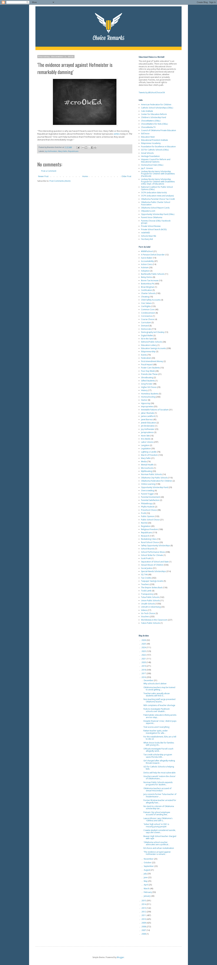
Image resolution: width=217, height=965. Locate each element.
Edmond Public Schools (151, 341)
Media (144, 461)
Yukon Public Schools (150, 623)
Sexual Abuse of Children (152, 564)
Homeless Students (149, 393)
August (147, 870)
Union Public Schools (150, 600)
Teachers (145, 584)
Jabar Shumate (147, 413)
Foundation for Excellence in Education (158, 146)
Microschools (147, 468)
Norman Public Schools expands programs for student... (158, 783)
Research (145, 535)
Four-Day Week (148, 371)
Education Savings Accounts (153, 348)
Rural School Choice (150, 542)
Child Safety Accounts (150, 299)
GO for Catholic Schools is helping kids (158, 767)
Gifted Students (148, 380)
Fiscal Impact (147, 364)
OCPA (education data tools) (154, 192)
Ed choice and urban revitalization (158, 848)
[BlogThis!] (86, 147)
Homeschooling (148, 396)
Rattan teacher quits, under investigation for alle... (155, 731)
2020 (144, 662)
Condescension (148, 312)
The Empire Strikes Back (151, 587)
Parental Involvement (150, 497)
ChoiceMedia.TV (148, 127)
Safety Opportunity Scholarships (155, 545)
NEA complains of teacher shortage (159, 705)
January (147, 896)
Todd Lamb (146, 590)
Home (85, 176)
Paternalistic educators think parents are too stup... (159, 716)
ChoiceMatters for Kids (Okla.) (154, 124)
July (145, 873)
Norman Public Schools (151, 474)
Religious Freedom (149, 529)
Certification (146, 290)
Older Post (126, 176)
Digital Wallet (147, 335)
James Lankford (148, 416)
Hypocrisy (145, 403)
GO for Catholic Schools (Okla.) (155, 149)
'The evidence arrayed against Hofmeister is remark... (156, 853)
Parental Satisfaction (150, 500)
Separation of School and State (155, 561)
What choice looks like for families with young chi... (158, 743)
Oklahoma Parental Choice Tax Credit (158, 199)
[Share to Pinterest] (95, 147)
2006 (144, 934)
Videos (144, 610)
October (148, 862)
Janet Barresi (147, 419)
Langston (145, 445)
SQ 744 (144, 574)
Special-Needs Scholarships (153, 571)
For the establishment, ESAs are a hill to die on (159, 737)
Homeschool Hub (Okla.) (152, 165)
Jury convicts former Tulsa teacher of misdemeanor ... (159, 795)
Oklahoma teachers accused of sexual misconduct (157, 789)
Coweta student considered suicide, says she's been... (159, 831)
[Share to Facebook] (92, 147)
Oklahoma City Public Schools (154, 477)
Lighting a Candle (148, 451)
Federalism (146, 358)
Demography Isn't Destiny (152, 332)
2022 (144, 655)
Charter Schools (148, 293)
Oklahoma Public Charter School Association (155, 203)
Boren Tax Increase (149, 280)
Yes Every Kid (147, 239)
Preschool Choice (149, 510)
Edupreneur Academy (151, 143)
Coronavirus (146, 316)
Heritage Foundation (150, 156)
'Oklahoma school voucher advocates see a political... (156, 843)
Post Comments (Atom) (60, 181)
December (149, 680)
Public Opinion (147, 516)
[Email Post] (78, 147)
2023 (144, 651)
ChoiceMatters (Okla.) (150, 120)
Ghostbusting (147, 377)
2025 (144, 643)
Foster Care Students (150, 367)
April (146, 884)
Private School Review (150, 226)
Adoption (145, 270)
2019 (144, 666)
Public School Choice (150, 519)
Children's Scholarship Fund (153, 117)
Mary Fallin (62, 151)
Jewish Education (148, 422)
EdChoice (145, 133)
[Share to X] (89, 147)
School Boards (147, 548)
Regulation (146, 526)
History (144, 390)
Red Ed (144, 522)
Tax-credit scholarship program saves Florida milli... (157, 755)
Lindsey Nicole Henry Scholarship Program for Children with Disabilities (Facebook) (158, 173)
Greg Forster (147, 383)
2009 (144, 922)
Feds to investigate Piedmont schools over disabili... (156, 710)
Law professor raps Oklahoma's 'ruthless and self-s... (157, 819)
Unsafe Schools (148, 603)
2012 (144, 911)
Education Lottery (149, 345)
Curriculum (146, 322)
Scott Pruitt (146, 558)
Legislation (146, 448)
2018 (144, 669)
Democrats (146, 329)
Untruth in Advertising (151, 607)
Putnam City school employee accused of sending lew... (156, 813)
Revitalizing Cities (148, 539)
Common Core (147, 309)
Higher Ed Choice (148, 387)
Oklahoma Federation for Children (156, 480)
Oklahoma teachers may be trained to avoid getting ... (159, 688)
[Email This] (83, 147)
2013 (144, 908)
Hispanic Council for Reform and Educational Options (155, 160)
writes (117, 133)
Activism (145, 267)
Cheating (145, 296)
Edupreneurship (148, 351)
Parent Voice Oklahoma (151, 217)
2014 (144, 904)
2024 (144, 647)
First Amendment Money (152, 361)
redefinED (145, 232)
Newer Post (43, 176)
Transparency (147, 594)
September (149, 866)
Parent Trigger (147, 493)
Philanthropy (147, 503)
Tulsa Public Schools (150, 597)
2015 (144, 900)
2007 (144, 930)
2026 (144, 640)
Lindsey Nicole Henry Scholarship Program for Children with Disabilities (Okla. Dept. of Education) (158, 181)
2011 (144, 915)
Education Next (148, 137)
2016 (144, 677)
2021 (144, 658)
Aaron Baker (146, 257)
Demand (145, 325)
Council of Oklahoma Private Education (158, 130)
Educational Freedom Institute (154, 140)
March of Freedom (149, 455)
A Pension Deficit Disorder (153, 254)
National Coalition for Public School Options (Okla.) (157, 188)
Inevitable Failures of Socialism (155, 409)
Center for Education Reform (154, 114)
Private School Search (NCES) (153, 229)
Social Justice (147, 568)
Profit (143, 513)
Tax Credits (146, 577)
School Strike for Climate (152, 555)
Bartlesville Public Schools (152, 274)
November (149, 859)
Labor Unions (147, 442)
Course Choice (147, 319)
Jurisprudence (147, 432)
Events (144, 354)
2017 (144, 673)
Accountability (147, 261)
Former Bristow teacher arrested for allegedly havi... (159, 801)
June (146, 877)
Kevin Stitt (145, 435)
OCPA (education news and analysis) (157, 195)
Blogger (120, 957)
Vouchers (145, 616)
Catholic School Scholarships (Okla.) (157, 107)
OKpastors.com (148, 211)
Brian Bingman (147, 287)
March (147, 888)
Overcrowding (147, 490)
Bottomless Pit (147, 283)
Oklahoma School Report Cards (155, 207)
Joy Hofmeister (51, 151)
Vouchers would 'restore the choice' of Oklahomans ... (159, 777)
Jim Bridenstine (148, 425)
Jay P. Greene (147, 168)
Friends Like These (149, 374)
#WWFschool (147, 251)
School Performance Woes (153, 552)
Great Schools (147, 153)
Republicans (73, 151)
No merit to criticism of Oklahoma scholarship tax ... (158, 807)
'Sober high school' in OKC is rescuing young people (156, 825)
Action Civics (146, 264)
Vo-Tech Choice (148, 613)
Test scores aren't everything (156, 727)
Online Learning (148, 484)
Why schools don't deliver (155, 683)
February (148, 892)
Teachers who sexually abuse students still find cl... (156, 694)
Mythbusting (146, 471)
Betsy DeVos (146, 277)
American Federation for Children (156, 104)
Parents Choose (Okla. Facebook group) (155, 221)
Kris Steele (145, 438)
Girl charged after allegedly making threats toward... (159, 761)
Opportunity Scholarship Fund (154, 487)
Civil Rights (146, 306)
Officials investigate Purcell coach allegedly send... (158, 749)
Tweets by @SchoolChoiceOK (152, 92)
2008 (144, 926)
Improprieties (147, 406)
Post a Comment (48, 171)
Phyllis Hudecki (147, 506)
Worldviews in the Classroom (154, 620)
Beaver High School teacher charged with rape (159, 837)
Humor (144, 400)
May (146, 881)
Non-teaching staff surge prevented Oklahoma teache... (159, 700)
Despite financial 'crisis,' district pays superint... (159, 722)
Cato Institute (147, 111)
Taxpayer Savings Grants (152, 581)
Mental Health (147, 464)
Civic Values (146, 303)
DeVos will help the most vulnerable (159, 772)
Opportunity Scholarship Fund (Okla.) (157, 214)
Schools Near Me (148, 236)
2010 (144, 919)
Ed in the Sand (147, 338)
